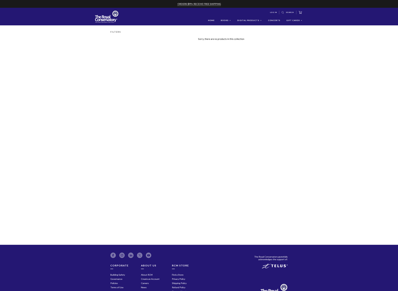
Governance (116, 279)
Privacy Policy (178, 279)
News (144, 287)
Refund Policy (178, 287)
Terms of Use (116, 287)
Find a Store (177, 274)
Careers (145, 283)
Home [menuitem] (211, 20)
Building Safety (117, 274)
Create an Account (150, 279)
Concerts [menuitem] (274, 20)
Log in (273, 12)
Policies (114, 283)
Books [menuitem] (225, 20)
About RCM (147, 274)
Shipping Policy (179, 283)
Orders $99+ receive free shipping (199, 3)
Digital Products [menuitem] (248, 20)
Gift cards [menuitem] (293, 20)
